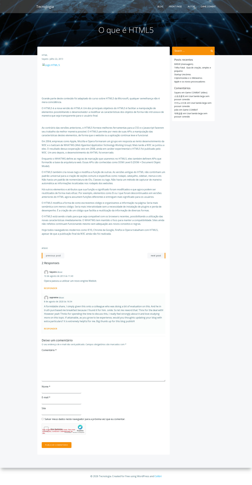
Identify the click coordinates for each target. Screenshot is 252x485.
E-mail (46, 397)
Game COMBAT (190, 109)
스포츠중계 (179, 96)
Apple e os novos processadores (189, 81)
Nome (46, 386)
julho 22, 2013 (56, 58)
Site (44, 408)
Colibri (158, 476)
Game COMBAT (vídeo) (196, 92)
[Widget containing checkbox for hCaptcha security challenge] (64, 429)
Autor (191, 6)
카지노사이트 (180, 102)
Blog (160, 6)
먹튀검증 (178, 113)
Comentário (49, 350)
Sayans (45, 58)
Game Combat (208, 6)
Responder (50, 288)
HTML (45, 55)
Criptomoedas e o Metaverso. (188, 78)
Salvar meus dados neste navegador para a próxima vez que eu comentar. (85, 419)
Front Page (175, 6)
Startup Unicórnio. (182, 74)
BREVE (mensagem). (184, 64)
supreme (53, 297)
